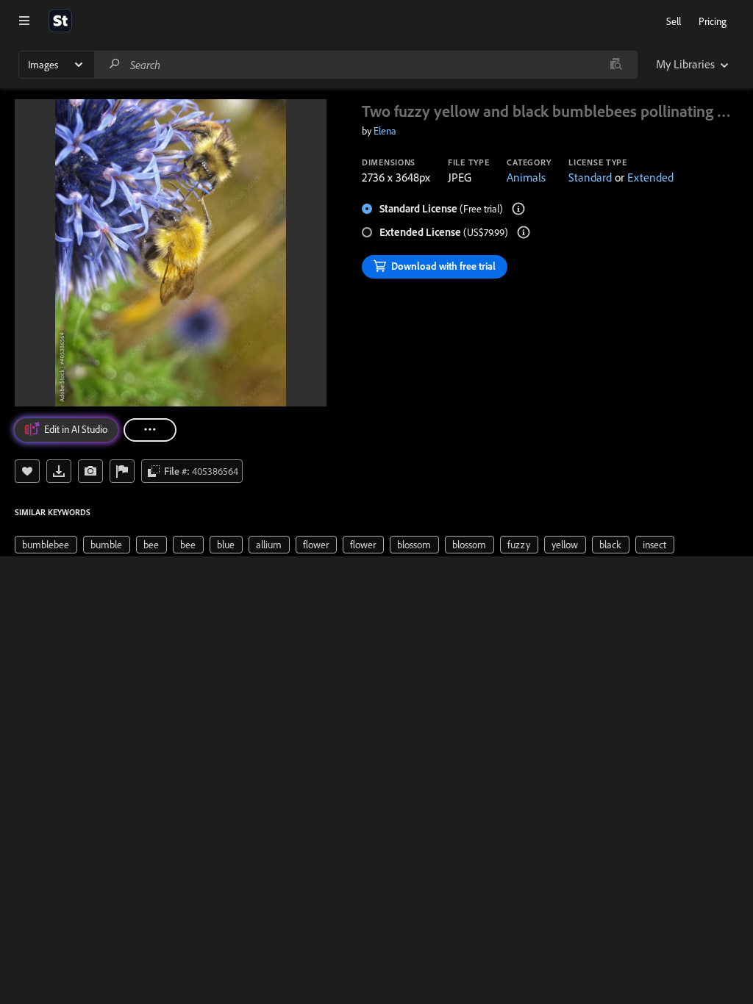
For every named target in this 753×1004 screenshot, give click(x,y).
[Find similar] (616, 64)
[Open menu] (24, 20)
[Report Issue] (122, 471)
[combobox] (365, 64)
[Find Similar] (90, 471)
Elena (385, 130)
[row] (46, 544)
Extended (650, 177)
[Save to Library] (27, 471)
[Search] (115, 64)
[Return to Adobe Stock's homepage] (60, 20)
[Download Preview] (58, 471)
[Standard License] (518, 208)
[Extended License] (523, 232)
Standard (590, 177)
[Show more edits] (150, 430)
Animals (526, 177)
